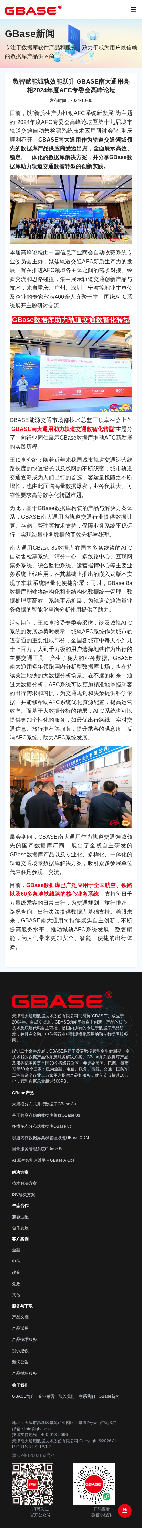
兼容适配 (20, 1216)
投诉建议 (20, 1350)
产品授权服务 (24, 1373)
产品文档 (20, 1317)
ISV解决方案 (23, 1194)
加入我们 (66, 1396)
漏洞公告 (20, 1361)
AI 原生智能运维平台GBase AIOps (43, 1160)
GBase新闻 (109, 1396)
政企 (16, 1272)
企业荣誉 (46, 1396)
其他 (16, 1294)
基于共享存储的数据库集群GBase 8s (46, 1115)
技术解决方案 (24, 1183)
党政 (16, 1283)
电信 (16, 1261)
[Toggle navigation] (133, 9)
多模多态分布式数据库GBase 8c (42, 1126)
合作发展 (20, 1228)
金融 (16, 1250)
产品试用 (20, 1328)
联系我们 (87, 1396)
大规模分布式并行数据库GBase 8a (44, 1104)
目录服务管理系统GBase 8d (38, 1148)
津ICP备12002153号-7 (33, 1455)
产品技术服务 (24, 1339)
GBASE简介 (23, 1396)
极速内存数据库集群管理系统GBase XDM (50, 1137)
